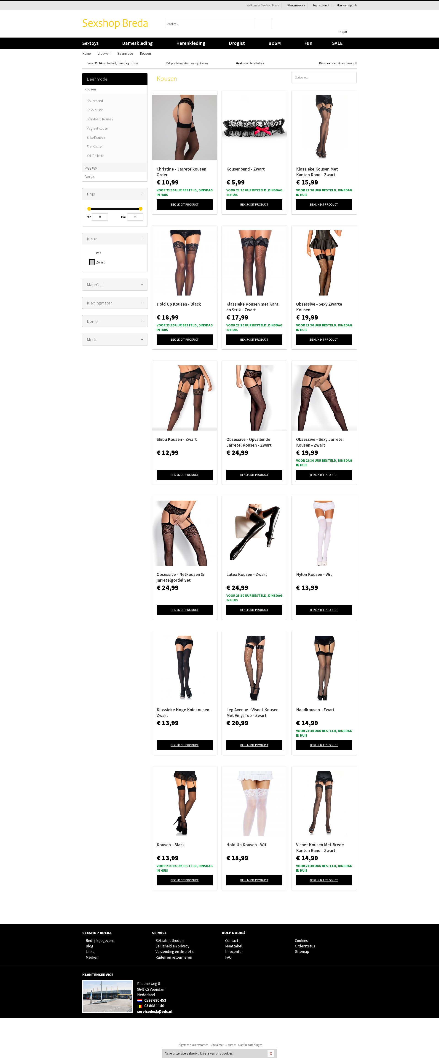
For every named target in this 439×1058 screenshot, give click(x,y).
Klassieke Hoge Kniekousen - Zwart (184, 712)
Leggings (91, 167)
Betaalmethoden (169, 940)
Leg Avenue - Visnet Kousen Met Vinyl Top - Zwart (252, 712)
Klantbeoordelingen (250, 1045)
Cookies (301, 940)
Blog (89, 946)
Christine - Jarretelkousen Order (181, 171)
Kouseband (95, 101)
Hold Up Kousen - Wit (246, 844)
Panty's (89, 176)
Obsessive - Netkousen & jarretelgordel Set (180, 577)
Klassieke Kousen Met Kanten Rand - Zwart (317, 171)
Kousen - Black (171, 844)
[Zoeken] (264, 24)
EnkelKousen (96, 137)
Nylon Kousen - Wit (314, 574)
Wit (98, 253)
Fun (308, 43)
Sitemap (302, 951)
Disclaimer (217, 1045)
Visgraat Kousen (98, 128)
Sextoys (90, 43)
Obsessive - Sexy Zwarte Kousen (319, 306)
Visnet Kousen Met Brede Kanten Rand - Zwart (320, 847)
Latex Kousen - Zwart (246, 574)
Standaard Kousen (100, 119)
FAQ (228, 957)
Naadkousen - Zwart (315, 709)
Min (89, 217)
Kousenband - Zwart (245, 169)
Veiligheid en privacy (172, 946)
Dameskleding (137, 43)
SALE (337, 43)
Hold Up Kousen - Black (179, 304)
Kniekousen (95, 110)
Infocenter (234, 951)
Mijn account (321, 5)
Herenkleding (190, 43)
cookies (227, 1053)
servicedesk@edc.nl (154, 1011)
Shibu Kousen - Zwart (177, 439)
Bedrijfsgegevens (100, 940)
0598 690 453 (155, 1000)
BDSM (274, 43)
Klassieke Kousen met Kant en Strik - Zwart (252, 306)
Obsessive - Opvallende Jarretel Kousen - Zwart (249, 442)
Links (90, 951)
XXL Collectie (95, 156)
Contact (231, 940)
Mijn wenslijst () (346, 5)
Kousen (90, 89)
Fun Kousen (95, 146)
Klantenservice (296, 5)
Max (123, 217)
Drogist (237, 43)
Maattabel (233, 946)
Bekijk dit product (184, 204)
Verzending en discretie (174, 951)
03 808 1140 (154, 1005)
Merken (92, 957)
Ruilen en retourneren (173, 957)
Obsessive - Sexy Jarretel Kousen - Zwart (320, 442)
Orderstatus (305, 946)
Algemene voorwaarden (193, 1045)
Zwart (100, 262)
